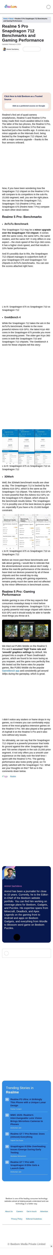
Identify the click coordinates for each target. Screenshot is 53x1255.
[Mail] (35, 1231)
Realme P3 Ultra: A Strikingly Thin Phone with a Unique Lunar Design (28, 1102)
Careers (19, 1211)
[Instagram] (18, 1231)
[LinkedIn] (25, 49)
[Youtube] (23, 1231)
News (11, 19)
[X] (33, 49)
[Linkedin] (7, 937)
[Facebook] (29, 49)
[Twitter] (17, 937)
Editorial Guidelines (34, 1219)
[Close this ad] (51, 1246)
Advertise (44, 1211)
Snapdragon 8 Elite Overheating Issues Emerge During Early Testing (28, 1149)
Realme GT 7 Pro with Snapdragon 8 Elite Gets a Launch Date (24, 1165)
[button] (42, 7)
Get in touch (32, 1211)
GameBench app (10, 670)
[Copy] (37, 49)
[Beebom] (10, 8)
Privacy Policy (16, 1219)
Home (5, 19)
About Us (9, 1211)
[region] (26, 1252)
